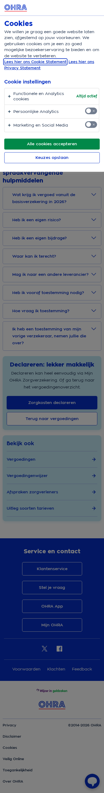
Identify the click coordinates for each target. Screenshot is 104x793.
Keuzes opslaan (52, 157)
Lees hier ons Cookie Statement (35, 61)
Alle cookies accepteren (52, 144)
